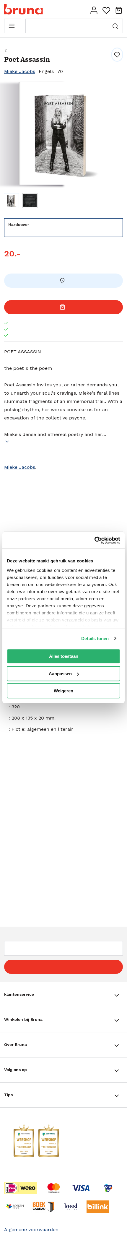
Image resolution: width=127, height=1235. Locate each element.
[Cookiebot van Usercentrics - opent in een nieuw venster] (94, 540)
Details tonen (95, 638)
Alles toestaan (63, 656)
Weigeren (63, 690)
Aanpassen (60, 673)
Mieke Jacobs (19, 71)
